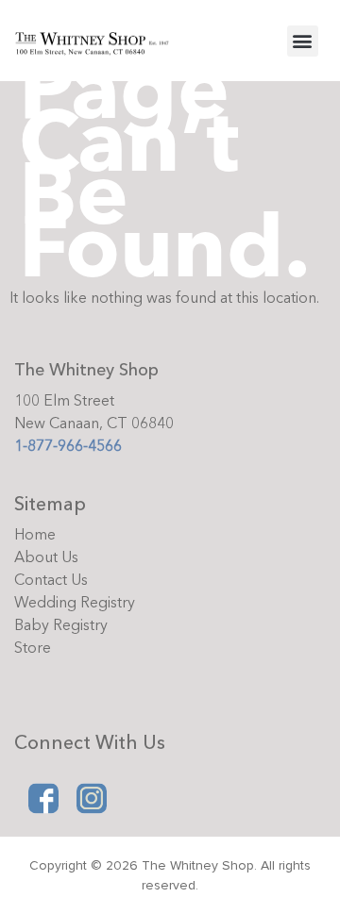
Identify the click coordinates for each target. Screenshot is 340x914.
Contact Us (51, 580)
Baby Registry (61, 625)
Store (32, 648)
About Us (46, 557)
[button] (302, 41)
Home (35, 534)
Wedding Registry (74, 602)
